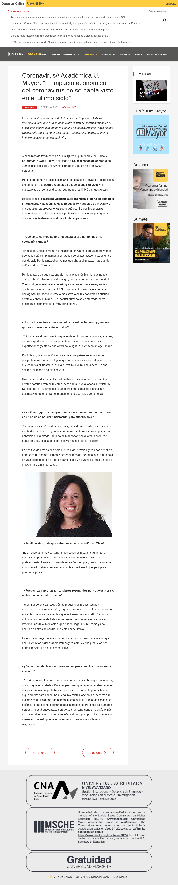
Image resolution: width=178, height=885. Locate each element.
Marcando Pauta (157, 54)
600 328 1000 (36, 3)
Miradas (125, 54)
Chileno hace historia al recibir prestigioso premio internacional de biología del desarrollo (59, 35)
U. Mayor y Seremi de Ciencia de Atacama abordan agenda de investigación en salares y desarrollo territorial (71, 42)
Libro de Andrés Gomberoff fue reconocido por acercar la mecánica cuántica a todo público (61, 29)
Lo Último (89, 54)
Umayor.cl (171, 3)
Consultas (13, 3)
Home (42, 54)
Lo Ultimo (29, 107)
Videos (138, 54)
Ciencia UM (108, 54)
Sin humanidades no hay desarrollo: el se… (151, 92)
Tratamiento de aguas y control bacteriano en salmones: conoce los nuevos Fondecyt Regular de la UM (68, 16)
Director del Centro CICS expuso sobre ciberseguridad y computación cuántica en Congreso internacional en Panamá (75, 23)
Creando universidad (63, 54)
